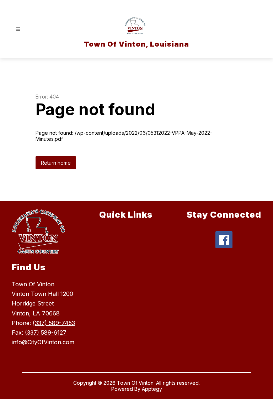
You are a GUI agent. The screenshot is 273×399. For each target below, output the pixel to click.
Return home (56, 163)
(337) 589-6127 (45, 332)
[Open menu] (18, 29)
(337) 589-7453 (54, 322)
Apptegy (152, 389)
